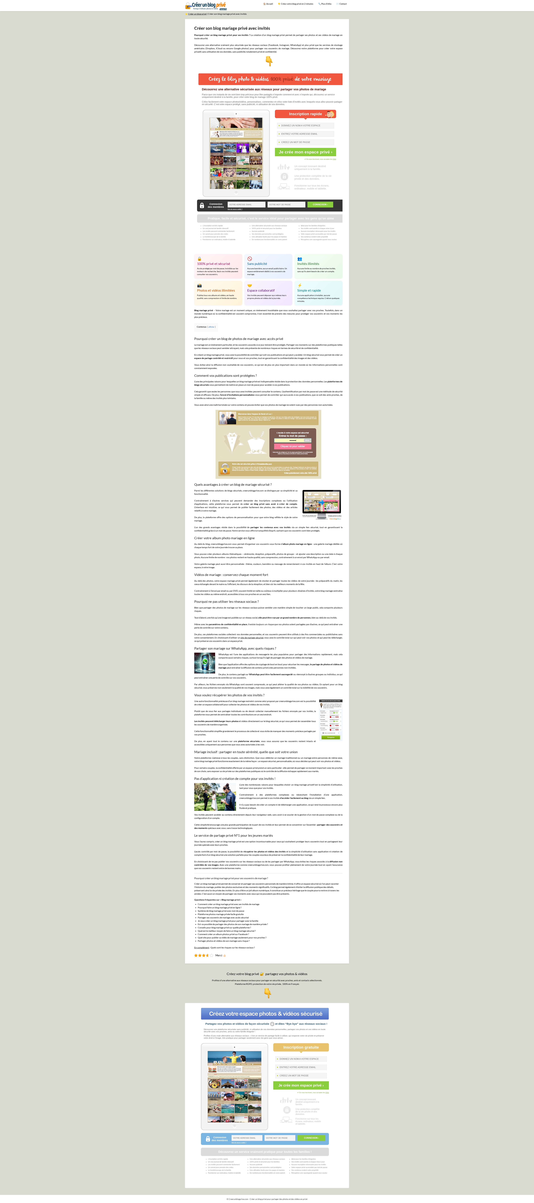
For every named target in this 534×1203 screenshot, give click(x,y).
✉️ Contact (341, 4)
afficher (211, 327)
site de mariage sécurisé (252, 637)
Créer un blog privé (197, 14)
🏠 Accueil (268, 4)
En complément (201, 947)
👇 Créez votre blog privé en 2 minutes (295, 4)
